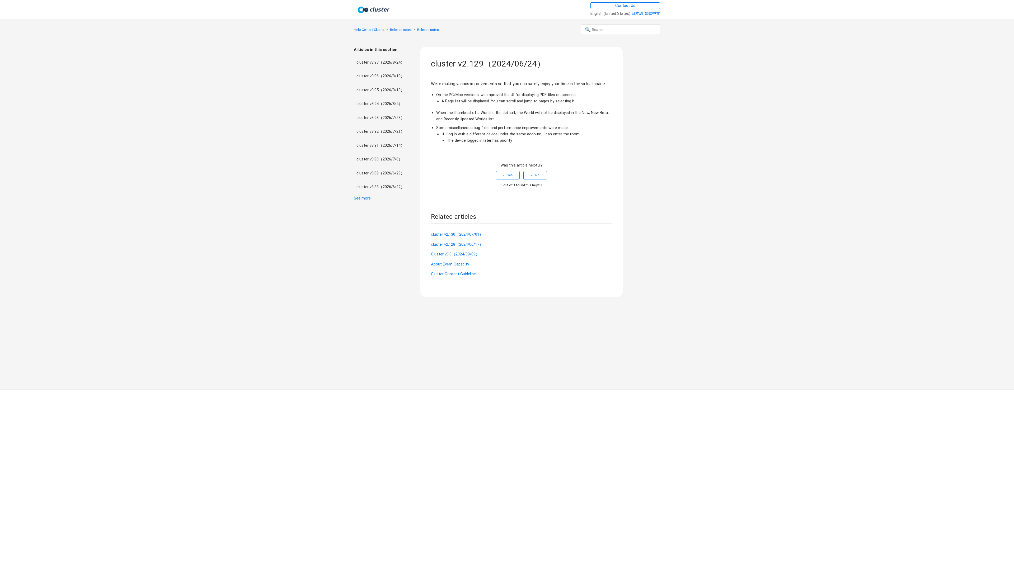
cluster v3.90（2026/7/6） (379, 159)
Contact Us (625, 5)
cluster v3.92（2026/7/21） (380, 131)
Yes (510, 175)
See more (362, 198)
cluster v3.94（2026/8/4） (379, 103)
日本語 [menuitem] (637, 13)
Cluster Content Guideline (453, 274)
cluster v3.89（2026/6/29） (380, 173)
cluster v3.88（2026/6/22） (380, 186)
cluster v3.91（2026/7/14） (380, 145)
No (537, 175)
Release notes (401, 30)
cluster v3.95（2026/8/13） (380, 90)
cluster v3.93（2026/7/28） (380, 117)
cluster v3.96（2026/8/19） (380, 76)
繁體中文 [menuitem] (652, 13)
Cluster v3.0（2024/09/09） (455, 254)
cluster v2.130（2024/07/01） (457, 234)
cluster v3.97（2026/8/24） (380, 62)
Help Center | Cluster (369, 30)
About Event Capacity (450, 264)
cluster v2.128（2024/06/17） (457, 244)
